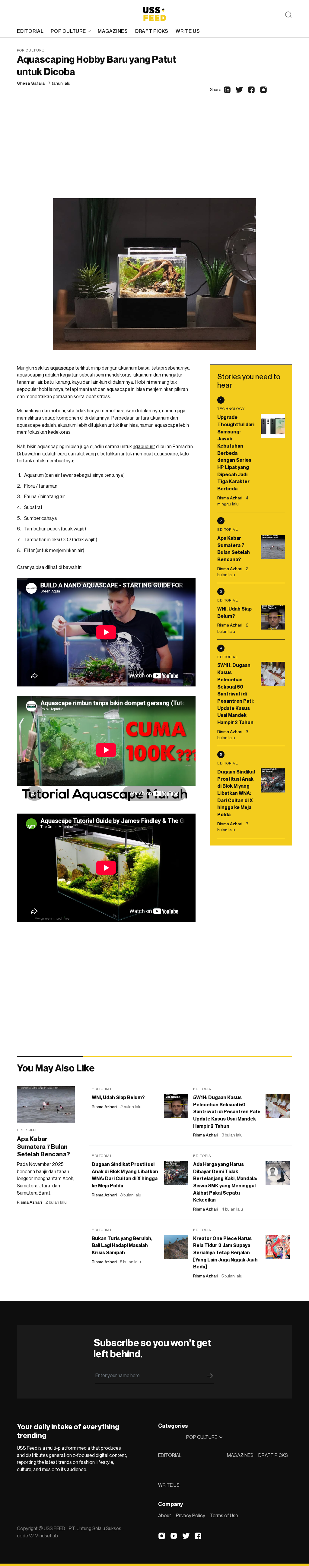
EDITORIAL (169, 1455)
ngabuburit (144, 446)
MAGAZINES (240, 1455)
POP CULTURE (68, 31)
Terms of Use (224, 1515)
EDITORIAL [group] (30, 31)
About (164, 1515)
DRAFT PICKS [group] (151, 31)
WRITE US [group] (188, 31)
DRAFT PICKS (273, 1455)
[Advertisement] (154, 153)
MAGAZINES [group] (113, 31)
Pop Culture (30, 50)
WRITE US (169, 1485)
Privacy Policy (190, 1515)
